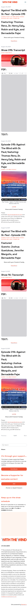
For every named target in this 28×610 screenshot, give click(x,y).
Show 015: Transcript (13, 50)
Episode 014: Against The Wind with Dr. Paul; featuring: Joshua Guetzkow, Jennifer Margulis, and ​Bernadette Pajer (13, 363)
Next (25, 435)
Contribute (14, 469)
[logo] (9, 2)
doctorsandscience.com (15, 214)
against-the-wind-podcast (8, 169)
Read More (14, 41)
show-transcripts (6, 52)
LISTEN (14, 207)
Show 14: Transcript (12, 274)
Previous (3, 435)
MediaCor (24, 604)
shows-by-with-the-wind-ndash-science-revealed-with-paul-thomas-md (12, 17)
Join (14, 484)
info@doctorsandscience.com (8, 596)
